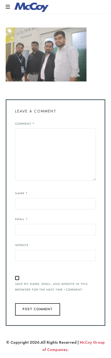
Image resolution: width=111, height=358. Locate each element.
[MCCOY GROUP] (31, 6)
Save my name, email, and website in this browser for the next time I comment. (51, 287)
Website (22, 245)
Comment (24, 123)
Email (21, 219)
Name (21, 193)
